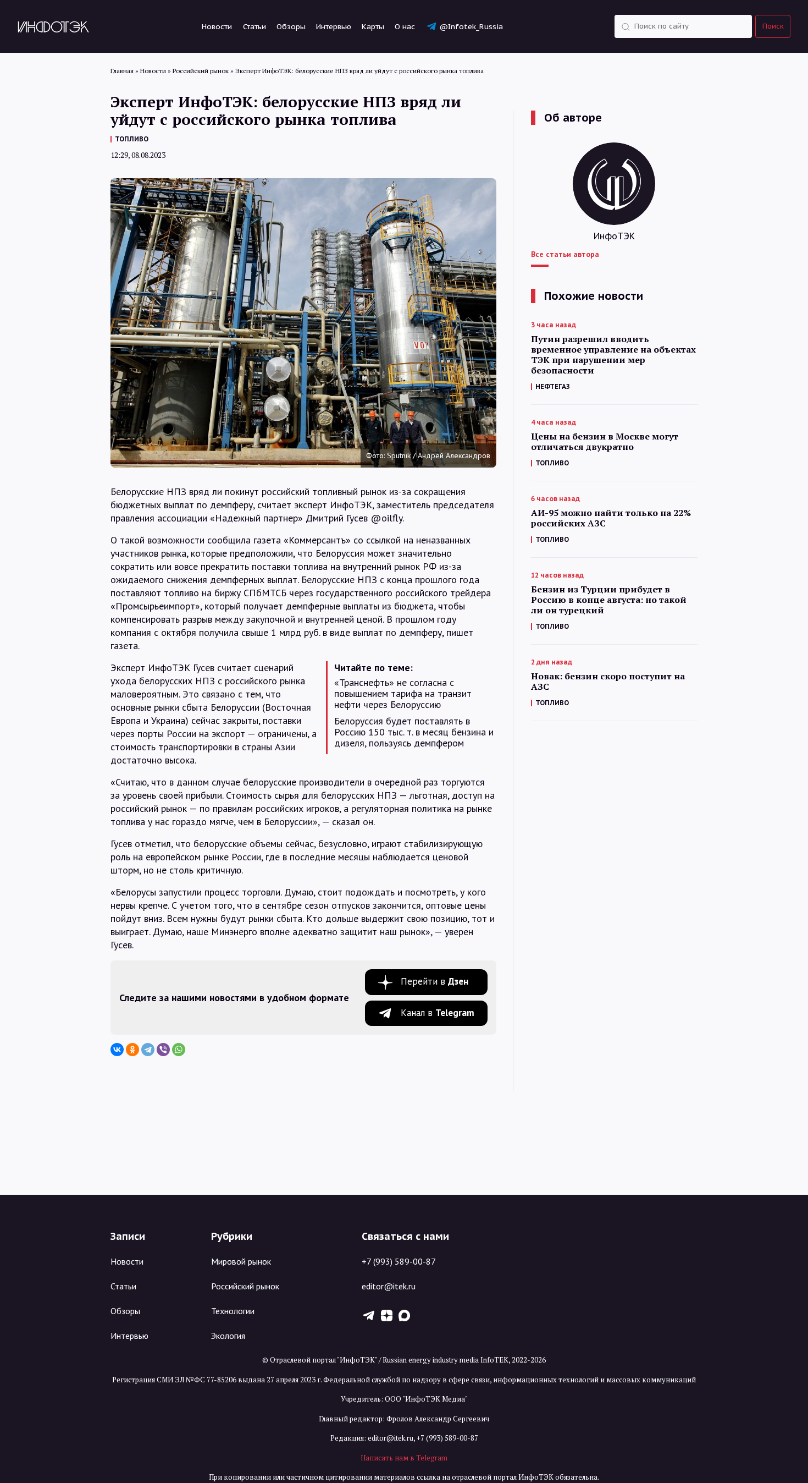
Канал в (437, 1013)
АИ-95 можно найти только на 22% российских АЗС (611, 518)
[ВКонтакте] (117, 1049)
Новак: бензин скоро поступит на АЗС (608, 681)
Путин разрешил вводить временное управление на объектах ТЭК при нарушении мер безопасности (613, 355)
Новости (217, 26)
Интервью (333, 26)
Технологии (232, 1310)
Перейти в (434, 981)
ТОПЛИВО (131, 139)
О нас (405, 26)
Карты (373, 26)
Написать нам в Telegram (404, 1458)
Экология (228, 1335)
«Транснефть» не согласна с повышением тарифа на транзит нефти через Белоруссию (403, 693)
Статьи (254, 26)
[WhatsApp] (178, 1049)
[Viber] (163, 1049)
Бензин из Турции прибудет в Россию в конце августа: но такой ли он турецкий (609, 600)
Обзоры (291, 26)
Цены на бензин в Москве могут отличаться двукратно (604, 441)
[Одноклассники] (132, 1049)
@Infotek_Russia (471, 26)
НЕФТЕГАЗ (552, 386)
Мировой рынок (241, 1261)
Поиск (773, 26)
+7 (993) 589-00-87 (399, 1261)
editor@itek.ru (389, 1286)
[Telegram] (147, 1049)
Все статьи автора (565, 254)
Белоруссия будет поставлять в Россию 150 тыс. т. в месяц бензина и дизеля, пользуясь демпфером (414, 732)
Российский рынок (245, 1286)
